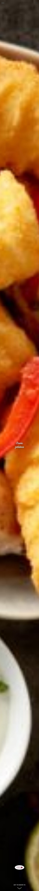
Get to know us (19, 885)
